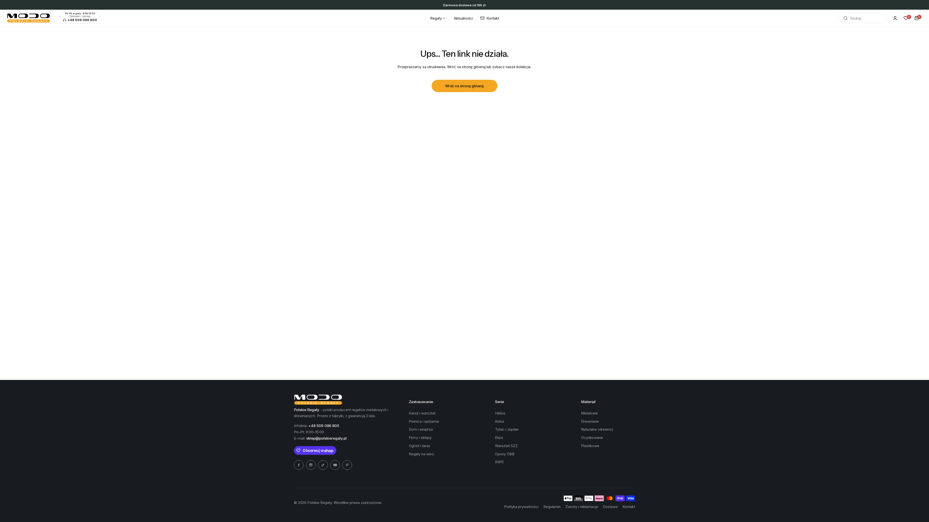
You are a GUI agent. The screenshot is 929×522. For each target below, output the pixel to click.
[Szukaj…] (845, 18)
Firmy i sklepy (420, 437)
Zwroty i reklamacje (581, 506)
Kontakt (628, 506)
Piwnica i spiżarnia (424, 421)
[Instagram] (311, 465)
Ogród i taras (419, 445)
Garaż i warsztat (422, 413)
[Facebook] (299, 465)
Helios (500, 413)
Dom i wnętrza (421, 429)
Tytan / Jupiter (507, 429)
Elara (499, 437)
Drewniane (590, 421)
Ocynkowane (592, 437)
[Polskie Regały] (28, 18)
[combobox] (863, 18)
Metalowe (589, 413)
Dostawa (610, 506)
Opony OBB (504, 454)
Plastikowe (590, 445)
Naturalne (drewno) (597, 429)
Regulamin (552, 506)
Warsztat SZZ (506, 445)
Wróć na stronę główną (464, 86)
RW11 (499, 462)
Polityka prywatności (521, 506)
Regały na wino (421, 454)
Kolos (499, 421)
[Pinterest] (347, 465)
